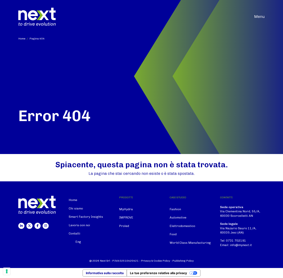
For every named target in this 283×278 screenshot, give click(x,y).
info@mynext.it (241, 245)
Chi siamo (76, 208)
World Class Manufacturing (190, 243)
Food (173, 234)
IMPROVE (126, 217)
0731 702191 (236, 240)
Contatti (74, 233)
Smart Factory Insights (86, 217)
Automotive (178, 217)
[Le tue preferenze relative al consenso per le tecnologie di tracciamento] (6, 271)
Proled (124, 226)
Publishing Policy (183, 260)
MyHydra (126, 209)
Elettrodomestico (182, 226)
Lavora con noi (79, 225)
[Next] (37, 16)
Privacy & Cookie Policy (155, 260)
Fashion (175, 209)
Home (73, 200)
